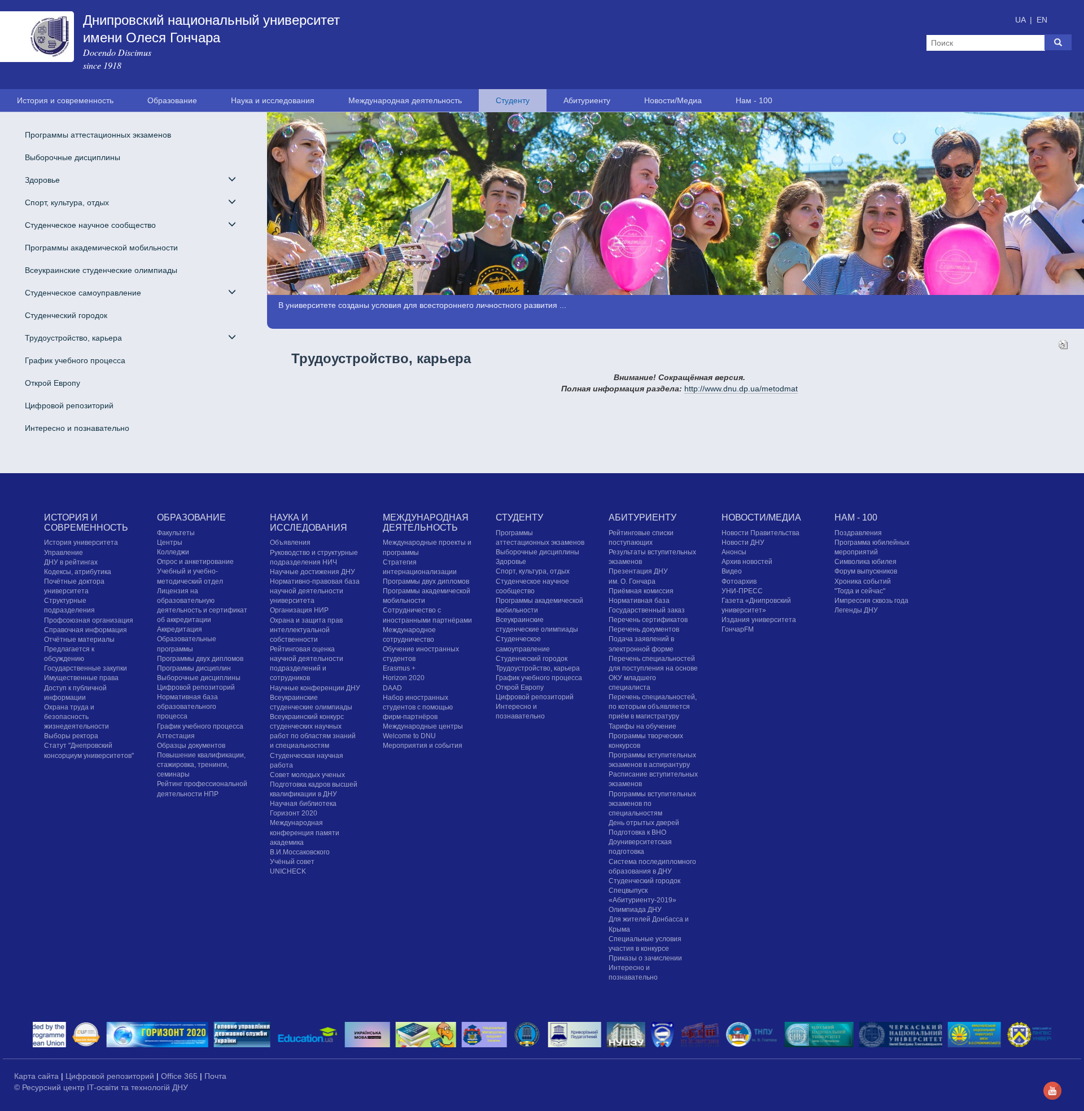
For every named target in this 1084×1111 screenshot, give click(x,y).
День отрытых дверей (644, 823)
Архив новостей (747, 562)
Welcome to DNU (409, 736)
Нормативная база (639, 601)
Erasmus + (399, 668)
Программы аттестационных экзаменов (98, 134)
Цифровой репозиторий (69, 405)
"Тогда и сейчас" (859, 591)
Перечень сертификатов (648, 620)
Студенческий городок (66, 315)
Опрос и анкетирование (195, 562)
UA (1021, 19)
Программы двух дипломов (426, 581)
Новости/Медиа (673, 100)
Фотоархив (739, 581)
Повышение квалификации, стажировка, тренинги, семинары (201, 764)
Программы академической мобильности (101, 247)
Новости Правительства (760, 533)
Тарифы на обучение (642, 726)
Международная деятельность (405, 100)
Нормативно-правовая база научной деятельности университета (315, 591)
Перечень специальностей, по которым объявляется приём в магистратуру (653, 706)
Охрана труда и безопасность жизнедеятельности (76, 716)
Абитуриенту (586, 100)
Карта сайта (37, 1076)
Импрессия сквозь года (871, 601)
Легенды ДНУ (856, 610)
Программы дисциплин (194, 668)
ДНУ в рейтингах (71, 562)
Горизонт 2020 (293, 813)
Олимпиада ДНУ (635, 910)
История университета (81, 542)
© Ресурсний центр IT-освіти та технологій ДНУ (101, 1087)
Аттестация (176, 736)
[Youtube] (1052, 1090)
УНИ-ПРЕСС (742, 591)
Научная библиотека (303, 804)
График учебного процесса (75, 360)
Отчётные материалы (79, 639)
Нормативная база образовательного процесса (187, 706)
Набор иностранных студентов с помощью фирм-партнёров (418, 707)
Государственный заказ (647, 610)
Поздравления (858, 533)
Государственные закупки (85, 668)
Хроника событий (862, 581)
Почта (215, 1076)
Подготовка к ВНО (637, 832)
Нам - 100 (754, 100)
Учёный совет (292, 862)
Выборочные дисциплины (72, 157)
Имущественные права (81, 678)
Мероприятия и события (422, 746)
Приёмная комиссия (641, 591)
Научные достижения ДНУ (312, 572)
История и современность (65, 100)
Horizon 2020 (404, 678)
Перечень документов (644, 629)
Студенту (513, 100)
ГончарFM (738, 629)
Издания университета (759, 620)
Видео (732, 571)
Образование (172, 100)
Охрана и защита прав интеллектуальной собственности (306, 629)
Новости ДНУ (743, 542)
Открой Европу (52, 382)
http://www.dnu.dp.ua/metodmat (741, 388)
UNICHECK (288, 871)
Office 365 (180, 1076)
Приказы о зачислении (645, 958)
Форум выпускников (865, 571)
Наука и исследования (272, 100)
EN (1042, 19)
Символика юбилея (865, 562)
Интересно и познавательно (77, 428)
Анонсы (734, 552)
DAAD (392, 688)
